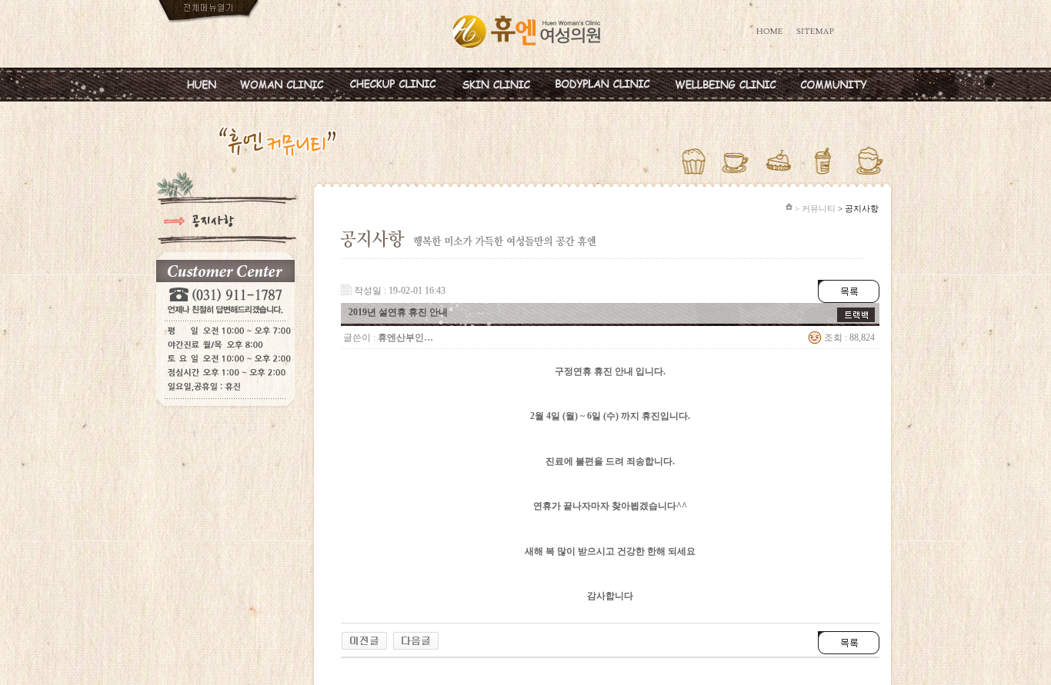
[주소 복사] (856, 313)
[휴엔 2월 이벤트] (364, 636)
